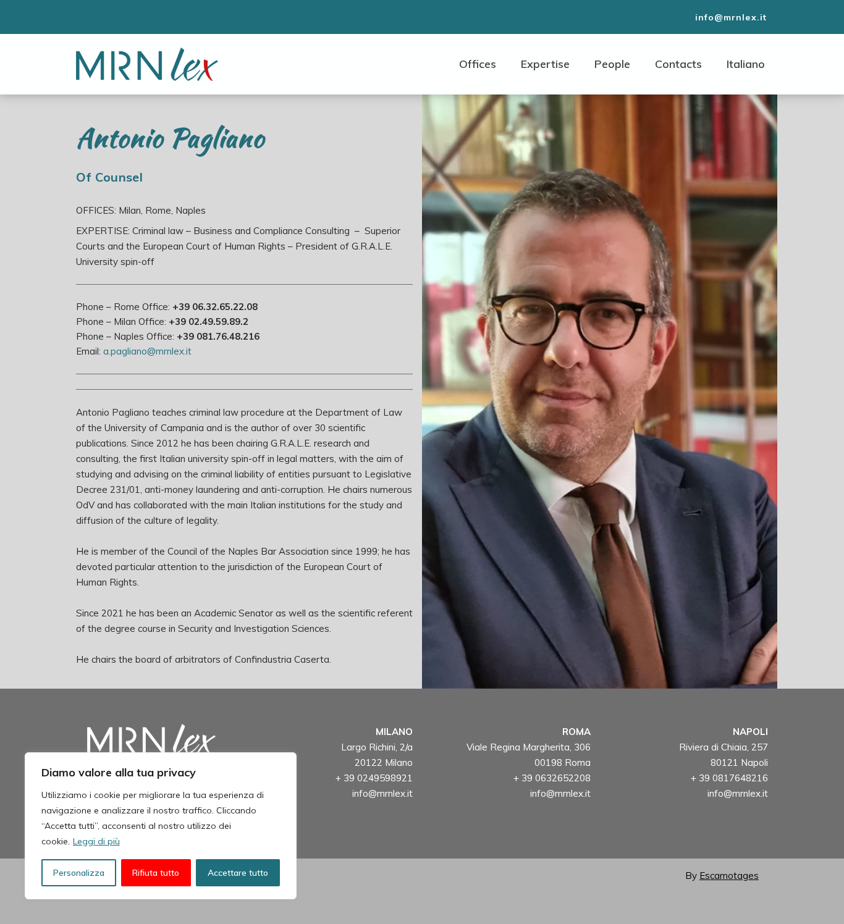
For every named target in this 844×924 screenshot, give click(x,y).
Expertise (545, 64)
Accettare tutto (238, 872)
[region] (161, 825)
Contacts (678, 64)
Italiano (746, 64)
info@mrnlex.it (382, 793)
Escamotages (729, 875)
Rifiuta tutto (155, 872)
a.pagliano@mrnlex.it (147, 351)
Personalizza (78, 872)
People (612, 64)
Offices (477, 64)
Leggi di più (96, 841)
